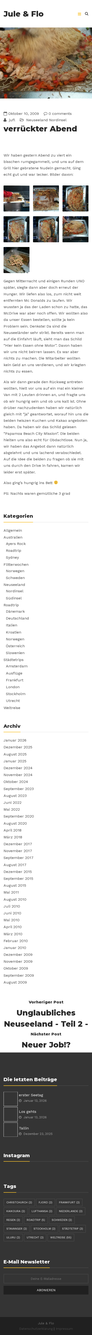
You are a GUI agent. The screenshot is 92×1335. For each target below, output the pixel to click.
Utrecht (13, 700)
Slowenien (15, 653)
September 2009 (19, 975)
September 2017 (18, 857)
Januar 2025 (15, 761)
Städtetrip (72, 1228)
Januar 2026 (15, 740)
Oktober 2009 (16, 968)
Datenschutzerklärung (36, 1329)
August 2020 (15, 823)
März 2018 (13, 837)
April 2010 (13, 927)
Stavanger (16, 1228)
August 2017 (15, 865)
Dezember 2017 (18, 844)
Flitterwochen (16, 564)
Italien (11, 625)
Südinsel (14, 598)
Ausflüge (14, 673)
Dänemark (15, 611)
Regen (13, 1220)
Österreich (15, 646)
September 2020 (19, 816)
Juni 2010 (12, 913)
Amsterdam (17, 666)
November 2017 (18, 851)
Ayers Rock (16, 543)
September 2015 (18, 878)
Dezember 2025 (18, 747)
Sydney (12, 557)
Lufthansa (42, 1211)
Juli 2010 (12, 906)
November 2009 (18, 961)
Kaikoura (15, 1211)
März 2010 (13, 934)
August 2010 (15, 899)
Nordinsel (58, 120)
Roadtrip (13, 550)
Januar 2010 (15, 947)
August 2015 (15, 885)
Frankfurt (14, 680)
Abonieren (46, 1290)
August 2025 (15, 754)
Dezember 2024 (18, 768)
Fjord (45, 1202)
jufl (11, 120)
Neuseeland (37, 120)
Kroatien (13, 632)
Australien (13, 537)
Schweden (15, 577)
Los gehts (27, 1111)
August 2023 (15, 795)
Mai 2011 (11, 892)
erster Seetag (31, 1095)
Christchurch (19, 1202)
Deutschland (17, 618)
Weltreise (12, 708)
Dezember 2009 (18, 954)
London (13, 687)
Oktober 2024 (16, 781)
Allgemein (13, 530)
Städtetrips (14, 659)
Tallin (24, 1128)
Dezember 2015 (18, 871)
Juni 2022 (12, 802)
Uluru (13, 1237)
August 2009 (15, 982)
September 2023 (19, 789)
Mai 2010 (12, 920)
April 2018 (12, 830)
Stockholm (15, 694)
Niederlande (71, 1211)
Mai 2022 (12, 809)
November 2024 (18, 775)
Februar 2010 (16, 941)
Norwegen (15, 571)
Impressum (64, 1329)
